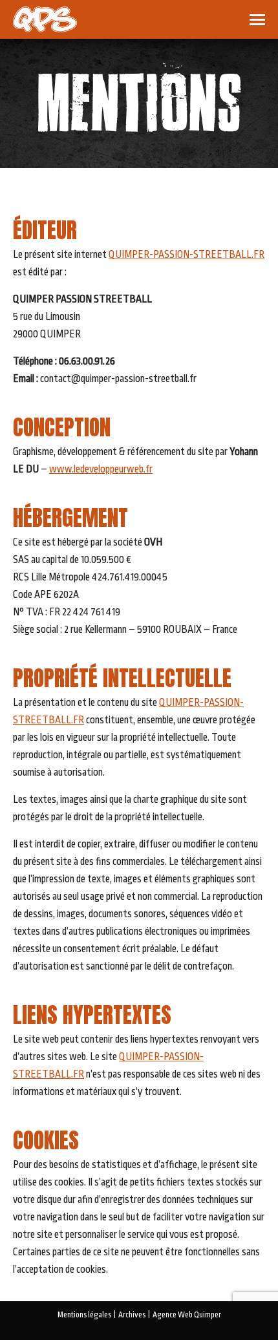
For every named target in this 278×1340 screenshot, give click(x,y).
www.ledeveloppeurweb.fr (101, 469)
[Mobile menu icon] (257, 19)
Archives (131, 1314)
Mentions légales (84, 1314)
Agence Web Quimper (187, 1314)
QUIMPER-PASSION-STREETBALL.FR (186, 255)
